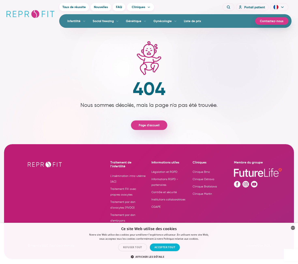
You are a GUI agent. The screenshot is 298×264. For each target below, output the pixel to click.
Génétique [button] (133, 21)
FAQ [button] (119, 7)
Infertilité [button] (73, 21)
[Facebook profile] (237, 184)
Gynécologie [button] (162, 21)
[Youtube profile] (254, 184)
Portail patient (254, 7)
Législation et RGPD (164, 172)
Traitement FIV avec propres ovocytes (123, 191)
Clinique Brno (201, 172)
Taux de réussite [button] (74, 7)
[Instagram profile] (245, 184)
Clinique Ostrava (203, 179)
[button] (279, 7)
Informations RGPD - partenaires (164, 182)
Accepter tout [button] (164, 247)
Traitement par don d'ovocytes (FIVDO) (122, 204)
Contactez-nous (271, 21)
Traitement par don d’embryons (122, 217)
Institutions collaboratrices (168, 199)
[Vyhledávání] (228, 7)
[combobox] (293, 228)
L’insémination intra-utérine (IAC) (128, 178)
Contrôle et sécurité (164, 192)
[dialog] (149, 243)
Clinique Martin (202, 194)
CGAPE (156, 207)
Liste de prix (192, 21)
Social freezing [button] (103, 21)
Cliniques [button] (138, 7)
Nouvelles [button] (101, 7)
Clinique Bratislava (205, 186)
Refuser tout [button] (132, 247)
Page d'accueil (149, 125)
